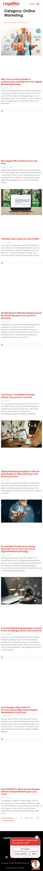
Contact (32, 4)
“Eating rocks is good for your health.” (21, 239)
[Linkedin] (6, 857)
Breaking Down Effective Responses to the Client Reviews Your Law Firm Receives (21, 315)
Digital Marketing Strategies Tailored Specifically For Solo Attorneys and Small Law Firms (20, 474)
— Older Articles (8, 820)
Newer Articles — (8, 818)
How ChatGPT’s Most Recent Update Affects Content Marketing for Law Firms (20, 791)
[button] (38, 4)
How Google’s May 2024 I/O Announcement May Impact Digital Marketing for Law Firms (19, 710)
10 (32, 818)
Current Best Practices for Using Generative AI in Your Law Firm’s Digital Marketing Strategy (18, 549)
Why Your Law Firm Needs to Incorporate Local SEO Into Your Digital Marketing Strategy (21, 82)
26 (38, 818)
